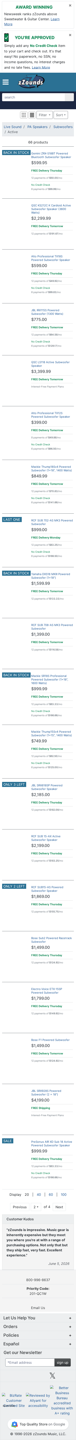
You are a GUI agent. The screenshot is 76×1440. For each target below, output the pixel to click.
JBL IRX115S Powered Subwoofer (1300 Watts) (47, 311)
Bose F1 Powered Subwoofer (50, 1040)
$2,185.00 (40, 794)
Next (59, 1207)
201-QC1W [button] (38, 1291)
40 (39, 1194)
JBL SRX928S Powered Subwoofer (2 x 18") (46, 1092)
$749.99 (39, 741)
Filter (43, 115)
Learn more (41, 67)
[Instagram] (38, 1377)
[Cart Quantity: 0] (54, 82)
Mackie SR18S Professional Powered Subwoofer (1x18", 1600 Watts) (49, 679)
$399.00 (39, 422)
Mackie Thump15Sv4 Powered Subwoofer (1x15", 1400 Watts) (51, 733)
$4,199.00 (40, 1100)
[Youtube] (67, 1377)
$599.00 (39, 265)
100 (63, 1194)
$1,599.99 (40, 583)
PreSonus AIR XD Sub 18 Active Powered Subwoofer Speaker (51, 1143)
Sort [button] (59, 115)
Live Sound (13, 127)
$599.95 (39, 163)
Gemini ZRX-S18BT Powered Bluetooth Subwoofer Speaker (51, 155)
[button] (5, 82)
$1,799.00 (40, 998)
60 (51, 1194)
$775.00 (39, 319)
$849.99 (39, 476)
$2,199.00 (40, 845)
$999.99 (39, 689)
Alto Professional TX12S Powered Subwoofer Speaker (50, 414)
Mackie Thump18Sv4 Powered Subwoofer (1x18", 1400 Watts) (51, 468)
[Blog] (9, 1377)
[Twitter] (52, 1377)
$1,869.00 (40, 896)
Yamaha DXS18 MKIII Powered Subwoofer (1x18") (50, 575)
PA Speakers (37, 127)
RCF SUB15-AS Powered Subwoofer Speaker (47, 888)
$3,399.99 (41, 371)
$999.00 (39, 530)
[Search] (69, 97)
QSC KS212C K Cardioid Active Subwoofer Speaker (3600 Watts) (51, 209)
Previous (20, 1207)
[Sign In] (62, 82)
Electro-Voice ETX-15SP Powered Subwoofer (46, 990)
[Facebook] (23, 1377)
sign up (62, 1362)
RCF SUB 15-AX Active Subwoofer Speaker (46, 838)
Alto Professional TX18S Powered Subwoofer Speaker (50, 258)
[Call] (69, 82)
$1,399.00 (40, 634)
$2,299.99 (41, 218)
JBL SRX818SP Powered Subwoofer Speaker (46, 787)
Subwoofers (63, 127)
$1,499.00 (40, 947)
